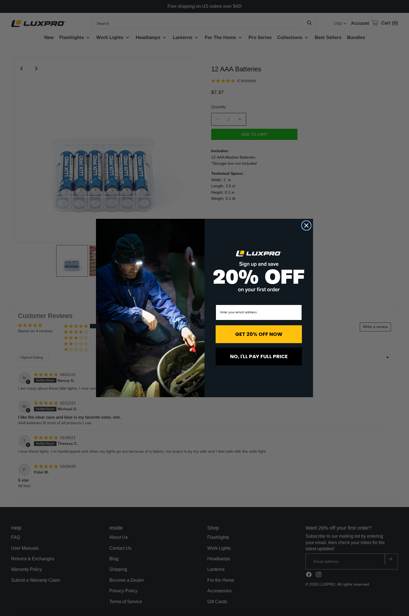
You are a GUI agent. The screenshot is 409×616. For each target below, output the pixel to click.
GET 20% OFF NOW (258, 334)
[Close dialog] (306, 225)
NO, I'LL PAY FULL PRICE (259, 356)
